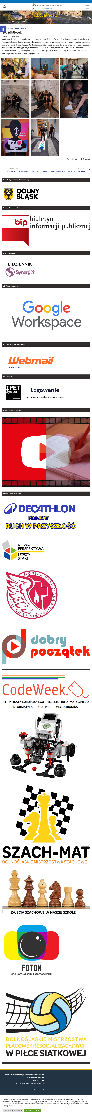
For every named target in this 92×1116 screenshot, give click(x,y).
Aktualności (7, 29)
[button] (3, 29)
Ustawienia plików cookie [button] (13, 1110)
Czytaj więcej (8, 1106)
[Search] (4, 7)
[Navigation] (87, 7)
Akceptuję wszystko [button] (32, 1110)
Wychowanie (20, 29)
